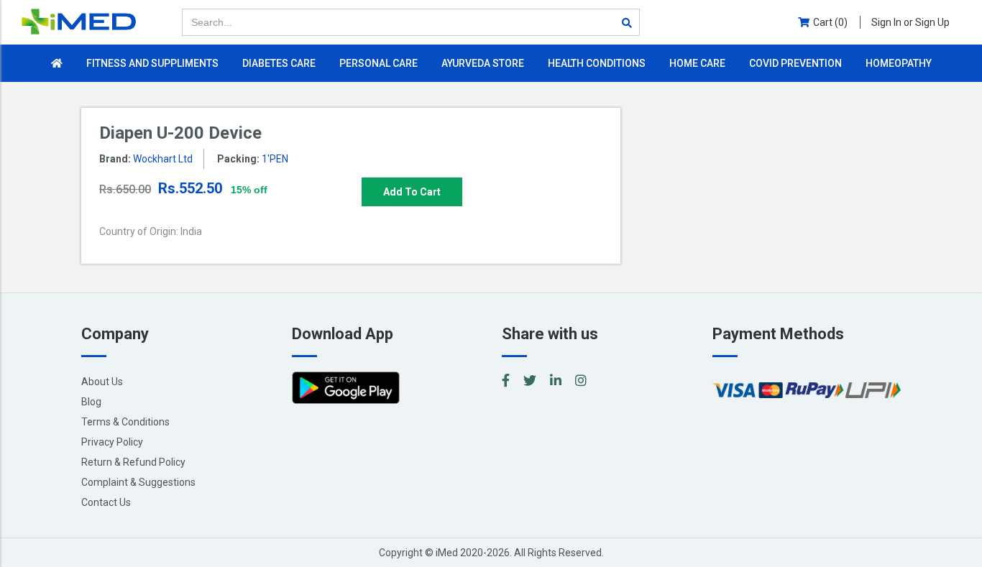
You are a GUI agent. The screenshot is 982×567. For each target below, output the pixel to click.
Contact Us (106, 502)
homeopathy (899, 63)
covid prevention (795, 63)
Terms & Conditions (125, 422)
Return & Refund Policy (133, 462)
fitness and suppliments (152, 63)
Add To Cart (412, 192)
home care (697, 63)
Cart (830, 22)
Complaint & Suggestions (138, 482)
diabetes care (279, 63)
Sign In (910, 22)
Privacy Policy (112, 442)
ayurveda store (482, 63)
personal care (378, 63)
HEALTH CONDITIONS (597, 63)
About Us (102, 381)
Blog (91, 401)
